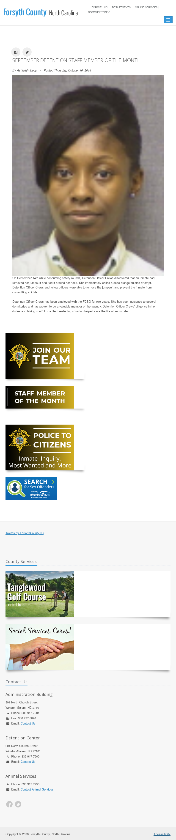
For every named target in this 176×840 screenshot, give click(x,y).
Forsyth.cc (99, 7)
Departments (121, 7)
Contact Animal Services (37, 789)
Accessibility (162, 834)
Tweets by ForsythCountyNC (25, 533)
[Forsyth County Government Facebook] (9, 804)
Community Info (99, 12)
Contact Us (28, 723)
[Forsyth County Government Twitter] (18, 804)
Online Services (146, 7)
